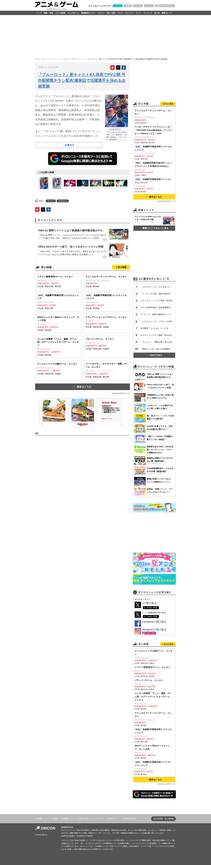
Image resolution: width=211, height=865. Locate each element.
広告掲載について (68, 819)
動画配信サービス (88, 13)
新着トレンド (167, 13)
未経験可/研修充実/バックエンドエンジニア (153, 181)
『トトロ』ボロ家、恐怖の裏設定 (155, 294)
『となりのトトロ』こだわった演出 (156, 321)
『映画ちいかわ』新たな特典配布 (155, 349)
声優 (128, 6)
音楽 (51, 13)
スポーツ (100, 13)
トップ (38, 13)
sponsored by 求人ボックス (121, 393)
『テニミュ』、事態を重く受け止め (156, 342)
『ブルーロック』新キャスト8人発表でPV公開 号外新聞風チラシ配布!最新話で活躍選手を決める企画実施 (82, 80)
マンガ (138, 6)
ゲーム (149, 6)
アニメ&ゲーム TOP (67, 59)
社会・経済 (111, 13)
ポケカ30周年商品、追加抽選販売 (155, 307)
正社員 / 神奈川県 (58, 301)
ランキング (147, 13)
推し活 (156, 13)
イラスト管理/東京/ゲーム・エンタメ (152, 667)
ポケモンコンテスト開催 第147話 (156, 335)
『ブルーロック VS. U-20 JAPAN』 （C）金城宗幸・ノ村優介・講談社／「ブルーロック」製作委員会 (116, 134)
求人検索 (122, 267)
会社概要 (38, 819)
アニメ (118, 6)
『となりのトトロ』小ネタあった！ (156, 287)
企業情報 (170, 819)
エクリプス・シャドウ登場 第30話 (156, 300)
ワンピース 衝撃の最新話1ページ (156, 314)
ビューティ (129, 13)
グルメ (120, 13)
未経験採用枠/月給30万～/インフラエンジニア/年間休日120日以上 (153, 164)
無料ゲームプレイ (165, 6)
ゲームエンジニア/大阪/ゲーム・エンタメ (153, 652)
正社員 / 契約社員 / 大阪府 (106, 322)
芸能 (45, 13)
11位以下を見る (155, 355)
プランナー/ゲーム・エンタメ (149, 680)
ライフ (138, 13)
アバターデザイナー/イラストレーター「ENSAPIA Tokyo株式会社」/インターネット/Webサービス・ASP (154, 130)
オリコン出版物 (52, 819)
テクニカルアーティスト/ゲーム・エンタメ (153, 112)
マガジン (63, 201)
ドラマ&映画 (60, 13)
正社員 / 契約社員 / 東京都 (55, 281)
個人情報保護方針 (130, 819)
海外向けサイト (114, 819)
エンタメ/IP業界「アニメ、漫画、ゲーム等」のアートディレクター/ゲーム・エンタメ (153, 696)
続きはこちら (84, 386)
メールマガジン (98, 819)
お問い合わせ (83, 819)
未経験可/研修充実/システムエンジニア (153, 148)
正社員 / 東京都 (106, 281)
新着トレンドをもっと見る (156, 228)
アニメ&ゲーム (73, 13)
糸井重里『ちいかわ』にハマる (154, 328)
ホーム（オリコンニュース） (46, 59)
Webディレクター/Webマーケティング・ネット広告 (152, 747)
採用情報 (159, 819)
